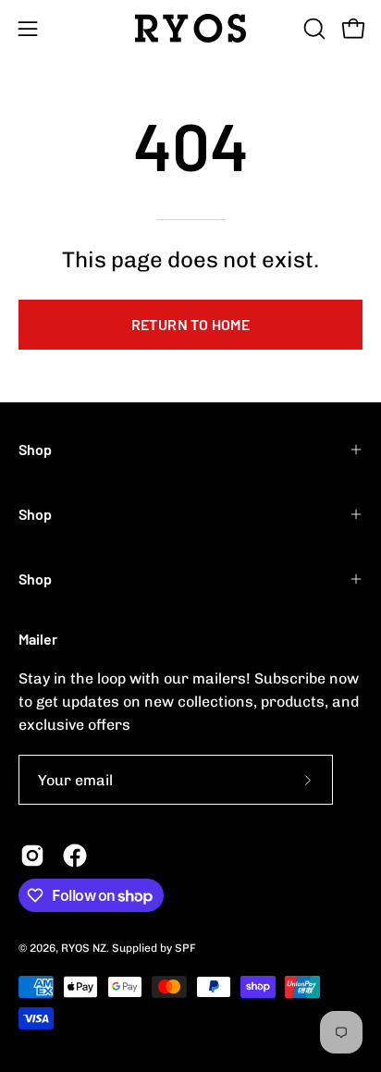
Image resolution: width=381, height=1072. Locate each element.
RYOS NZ (83, 948)
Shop (35, 449)
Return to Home (191, 324)
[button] (313, 29)
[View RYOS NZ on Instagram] (32, 855)
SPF (185, 948)
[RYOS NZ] (190, 28)
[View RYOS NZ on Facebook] (75, 855)
